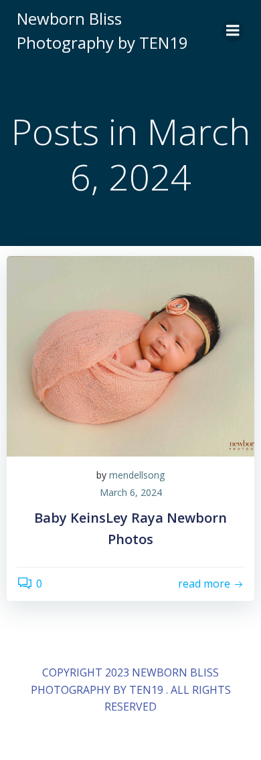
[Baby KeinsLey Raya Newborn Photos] (130, 355)
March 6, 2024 (131, 492)
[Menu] (233, 30)
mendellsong (137, 475)
